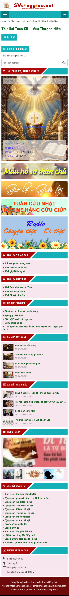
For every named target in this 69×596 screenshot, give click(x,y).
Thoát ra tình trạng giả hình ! (29, 354)
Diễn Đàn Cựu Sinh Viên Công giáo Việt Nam (26, 542)
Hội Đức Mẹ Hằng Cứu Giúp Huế (20, 535)
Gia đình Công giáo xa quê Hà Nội (21, 539)
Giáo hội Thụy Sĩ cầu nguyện (18, 319)
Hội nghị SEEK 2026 (14, 315)
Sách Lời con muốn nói (16, 267)
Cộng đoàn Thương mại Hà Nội (19, 513)
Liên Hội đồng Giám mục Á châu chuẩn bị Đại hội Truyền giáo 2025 (33, 328)
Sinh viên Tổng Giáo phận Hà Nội (20, 494)
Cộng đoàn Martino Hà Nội (17, 520)
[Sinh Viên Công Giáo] (33, 6)
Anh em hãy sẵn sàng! (25, 345)
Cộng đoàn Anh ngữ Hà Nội (17, 516)
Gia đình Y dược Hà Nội (16, 524)
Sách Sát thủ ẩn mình (15, 291)
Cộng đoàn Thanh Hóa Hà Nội (19, 505)
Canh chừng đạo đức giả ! (27, 363)
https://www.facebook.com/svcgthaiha (39, 589)
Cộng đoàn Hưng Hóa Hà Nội (18, 502)
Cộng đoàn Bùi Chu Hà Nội (17, 509)
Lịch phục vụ (18, 21)
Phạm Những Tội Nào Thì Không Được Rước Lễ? (37, 393)
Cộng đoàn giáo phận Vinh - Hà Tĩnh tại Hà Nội (27, 498)
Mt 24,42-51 (15, 156)
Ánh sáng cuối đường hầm (17, 263)
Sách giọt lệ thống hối (15, 271)
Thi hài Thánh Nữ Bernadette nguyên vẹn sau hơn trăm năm (40, 402)
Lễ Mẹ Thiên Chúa (13, 323)
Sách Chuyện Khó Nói (15, 295)
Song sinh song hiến (25, 411)
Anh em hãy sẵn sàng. (34, 126)
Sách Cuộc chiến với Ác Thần (18, 287)
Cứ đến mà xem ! (23, 372)
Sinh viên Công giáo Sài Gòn (18, 531)
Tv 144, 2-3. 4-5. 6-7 (19, 152)
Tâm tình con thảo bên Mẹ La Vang (21, 311)
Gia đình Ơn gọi (12, 528)
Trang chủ (5, 21)
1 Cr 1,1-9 (14, 143)
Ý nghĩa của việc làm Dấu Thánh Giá (32, 420)
